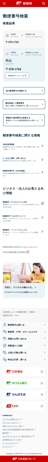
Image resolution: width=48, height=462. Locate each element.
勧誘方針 (5, 433)
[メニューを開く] (4, 3)
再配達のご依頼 (15, 345)
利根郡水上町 (8, 315)
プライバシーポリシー (10, 422)
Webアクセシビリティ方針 (12, 426)
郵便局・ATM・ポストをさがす (22, 331)
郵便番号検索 (22, 311)
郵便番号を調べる (16, 324)
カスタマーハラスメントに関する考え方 (17, 436)
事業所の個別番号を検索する (22, 120)
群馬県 (31, 311)
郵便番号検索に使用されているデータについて (20, 246)
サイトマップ (7, 446)
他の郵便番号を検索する (16, 90)
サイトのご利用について (11, 419)
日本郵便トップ (8, 311)
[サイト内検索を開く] (43, 3)
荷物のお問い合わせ (17, 338)
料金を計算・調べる (17, 359)
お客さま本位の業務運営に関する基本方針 (17, 429)
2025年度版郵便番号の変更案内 (14, 252)
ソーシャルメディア (9, 443)
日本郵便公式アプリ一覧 (11, 439)
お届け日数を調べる (17, 352)
